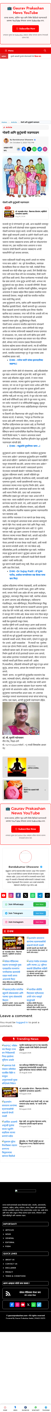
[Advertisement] (25, 86)
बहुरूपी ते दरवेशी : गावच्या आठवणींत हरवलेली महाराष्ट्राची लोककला (13, 1004)
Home (4, 122)
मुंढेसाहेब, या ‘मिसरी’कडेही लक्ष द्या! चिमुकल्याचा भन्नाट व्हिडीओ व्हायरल (31, 1142)
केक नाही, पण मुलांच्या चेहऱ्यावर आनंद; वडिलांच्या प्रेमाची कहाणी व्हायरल (32, 1122)
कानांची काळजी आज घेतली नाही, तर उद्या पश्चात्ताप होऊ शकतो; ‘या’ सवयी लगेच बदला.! (37, 950)
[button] (45, 50)
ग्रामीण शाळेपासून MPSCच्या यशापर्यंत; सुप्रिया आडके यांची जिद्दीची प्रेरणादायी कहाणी (33, 1047)
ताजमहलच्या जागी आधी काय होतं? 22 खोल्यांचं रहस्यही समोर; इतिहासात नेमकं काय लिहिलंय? (37, 973)
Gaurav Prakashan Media (24, 1318)
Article (14, 122)
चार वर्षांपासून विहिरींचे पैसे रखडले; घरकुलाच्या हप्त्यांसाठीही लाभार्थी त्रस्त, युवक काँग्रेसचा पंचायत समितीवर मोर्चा (33, 1067)
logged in (22, 1022)
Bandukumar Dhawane (23, 140)
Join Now (39, 904)
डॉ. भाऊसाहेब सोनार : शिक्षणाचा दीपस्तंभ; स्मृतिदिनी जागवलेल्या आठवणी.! (12, 954)
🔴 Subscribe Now (25, 28)
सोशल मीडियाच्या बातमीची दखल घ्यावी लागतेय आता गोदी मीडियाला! (12, 983)
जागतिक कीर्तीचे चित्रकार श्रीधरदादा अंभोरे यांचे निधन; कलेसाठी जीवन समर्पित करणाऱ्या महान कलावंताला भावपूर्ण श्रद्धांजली (37, 1006)
